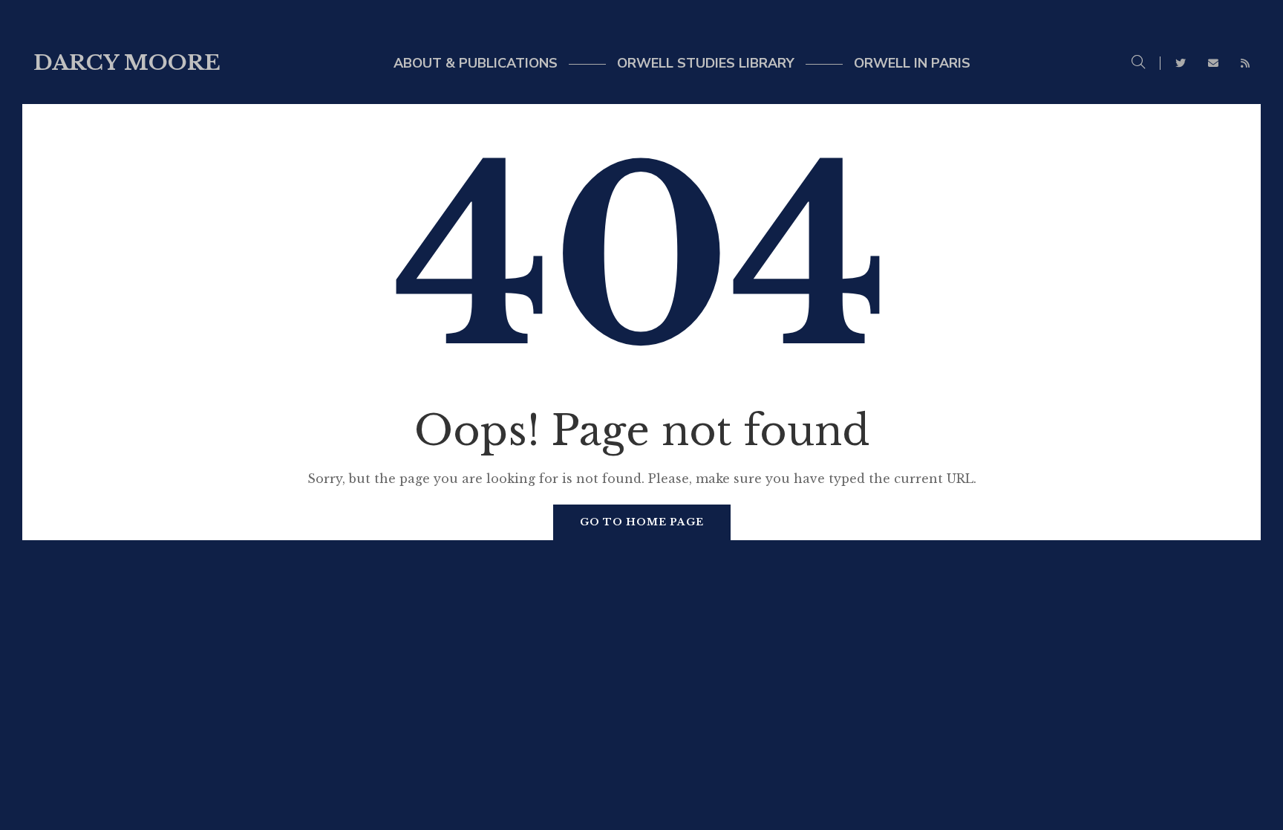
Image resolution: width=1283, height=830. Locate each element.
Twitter (1180, 63)
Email (1213, 63)
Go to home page (642, 522)
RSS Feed (1245, 63)
